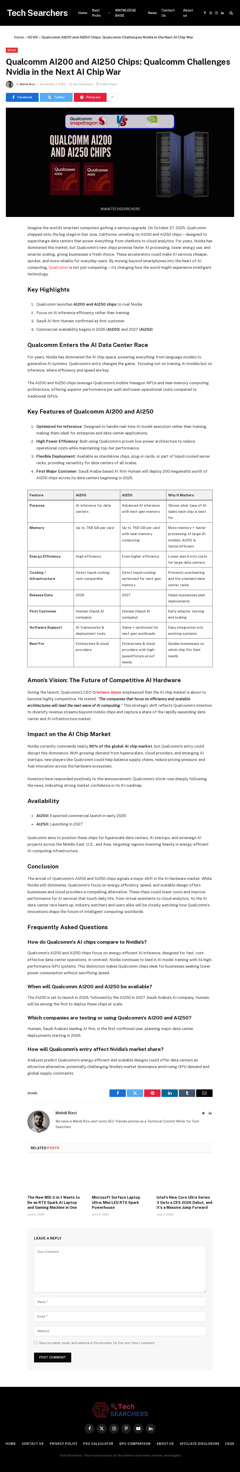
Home (82, 13)
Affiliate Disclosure (199, 1443)
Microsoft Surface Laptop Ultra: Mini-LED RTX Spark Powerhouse (116, 1202)
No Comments (83, 84)
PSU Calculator (98, 1443)
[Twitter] (13, 252)
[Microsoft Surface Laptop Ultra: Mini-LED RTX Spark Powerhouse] (120, 1175)
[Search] (231, 13)
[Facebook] (13, 240)
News (152, 13)
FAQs (229, 1443)
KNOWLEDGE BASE (125, 12)
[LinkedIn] (13, 264)
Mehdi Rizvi (27, 84)
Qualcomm (59, 267)
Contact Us (168, 12)
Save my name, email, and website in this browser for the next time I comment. (97, 1343)
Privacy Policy (64, 1443)
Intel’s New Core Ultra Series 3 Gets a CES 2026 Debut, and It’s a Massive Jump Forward (184, 1202)
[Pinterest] (13, 276)
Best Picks (96, 12)
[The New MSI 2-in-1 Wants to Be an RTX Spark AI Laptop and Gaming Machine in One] (55, 1175)
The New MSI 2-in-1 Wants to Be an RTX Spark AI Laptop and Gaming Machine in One (53, 1202)
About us (188, 12)
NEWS (32, 37)
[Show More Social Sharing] (112, 97)
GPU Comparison (135, 1443)
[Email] (13, 288)
